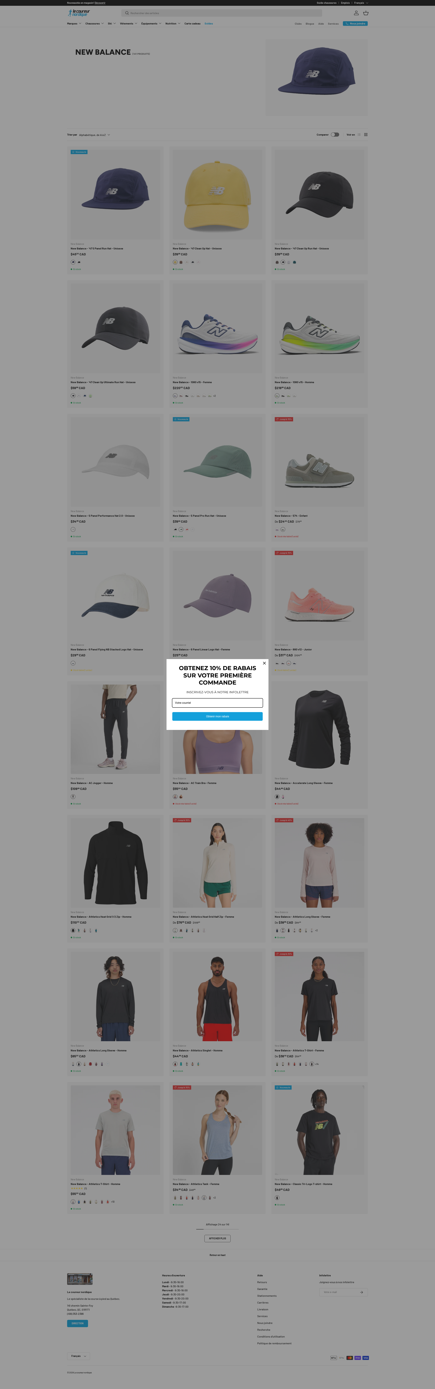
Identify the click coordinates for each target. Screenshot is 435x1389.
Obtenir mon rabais (217, 716)
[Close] (264, 663)
